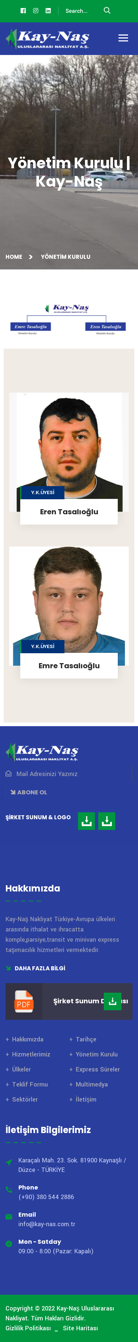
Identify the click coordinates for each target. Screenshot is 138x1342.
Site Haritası (80, 1328)
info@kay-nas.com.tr (46, 1224)
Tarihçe (86, 1039)
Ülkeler (21, 1069)
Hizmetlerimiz (31, 1054)
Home (15, 257)
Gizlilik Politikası (28, 1328)
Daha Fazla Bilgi (39, 968)
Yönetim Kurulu (97, 1054)
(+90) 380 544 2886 (46, 1197)
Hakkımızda (27, 1039)
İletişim (86, 1099)
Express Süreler (98, 1069)
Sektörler (25, 1099)
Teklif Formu (30, 1084)
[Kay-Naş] (48, 39)
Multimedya (92, 1084)
